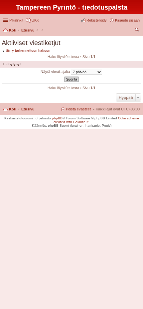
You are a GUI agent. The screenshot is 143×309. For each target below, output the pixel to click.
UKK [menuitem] (35, 20)
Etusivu (28, 109)
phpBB (57, 118)
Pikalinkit (16, 20)
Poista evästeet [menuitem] (78, 109)
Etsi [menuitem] (138, 30)
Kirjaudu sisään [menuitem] (127, 20)
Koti (12, 109)
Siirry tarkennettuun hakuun (28, 50)
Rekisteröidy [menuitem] (96, 20)
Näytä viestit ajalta (56, 72)
